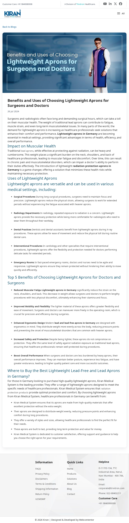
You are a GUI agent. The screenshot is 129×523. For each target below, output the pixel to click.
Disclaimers (41, 478)
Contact (71, 494)
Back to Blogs (10, 26)
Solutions (72, 478)
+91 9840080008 (107, 503)
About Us (72, 483)
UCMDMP (40, 499)
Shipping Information (46, 488)
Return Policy (42, 494)
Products (71, 473)
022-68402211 (114, 493)
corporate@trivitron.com (111, 488)
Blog (69, 488)
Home (70, 468)
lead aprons (27, 150)
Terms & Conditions (45, 483)
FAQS (38, 468)
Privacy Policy (42, 473)
